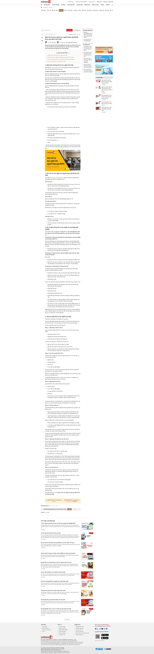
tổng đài (54, 501)
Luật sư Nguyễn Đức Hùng (71, 42)
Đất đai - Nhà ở (55, 10)
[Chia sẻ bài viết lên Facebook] (42, 34)
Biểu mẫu (84, 10)
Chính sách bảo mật (79, 631)
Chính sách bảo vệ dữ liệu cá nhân (82, 633)
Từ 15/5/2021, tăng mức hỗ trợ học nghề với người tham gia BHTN (88, 48)
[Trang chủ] (41, 5)
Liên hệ (43, 631)
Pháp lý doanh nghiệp (63, 629)
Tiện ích (108, 4)
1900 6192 (50, 500)
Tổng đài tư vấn (62, 634)
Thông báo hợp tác (79, 634)
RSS (112, 10)
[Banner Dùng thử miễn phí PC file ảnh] (104, 53)
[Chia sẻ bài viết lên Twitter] (42, 37)
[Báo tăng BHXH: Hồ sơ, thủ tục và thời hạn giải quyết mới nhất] (98, 96)
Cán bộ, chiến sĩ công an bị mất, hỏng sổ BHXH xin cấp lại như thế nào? (58, 553)
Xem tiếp (67, 619)
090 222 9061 (68, 500)
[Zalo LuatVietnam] (98, 629)
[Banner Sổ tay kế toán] (104, 74)
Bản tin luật (87, 4)
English (100, 1)
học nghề (47, 512)
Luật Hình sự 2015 (65, 652)
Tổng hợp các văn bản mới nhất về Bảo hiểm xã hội (53, 590)
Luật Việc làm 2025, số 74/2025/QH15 (87, 40)
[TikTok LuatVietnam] (102, 629)
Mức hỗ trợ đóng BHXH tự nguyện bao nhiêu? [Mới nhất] (54, 581)
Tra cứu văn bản (55, 4)
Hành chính (43, 10)
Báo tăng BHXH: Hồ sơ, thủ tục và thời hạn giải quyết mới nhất (56, 608)
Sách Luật (107, 10)
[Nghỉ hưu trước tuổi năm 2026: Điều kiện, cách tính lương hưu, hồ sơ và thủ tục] (98, 87)
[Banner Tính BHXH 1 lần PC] (104, 62)
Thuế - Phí (49, 10)
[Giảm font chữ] (77, 34)
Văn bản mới (47, 4)
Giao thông (89, 10)
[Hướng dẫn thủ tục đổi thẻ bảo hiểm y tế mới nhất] (98, 108)
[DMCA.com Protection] (107, 649)
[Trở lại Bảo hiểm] (42, 44)
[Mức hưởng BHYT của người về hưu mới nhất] (98, 102)
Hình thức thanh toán (80, 628)
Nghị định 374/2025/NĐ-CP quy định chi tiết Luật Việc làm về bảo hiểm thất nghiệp (88, 35)
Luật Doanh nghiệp (52, 652)
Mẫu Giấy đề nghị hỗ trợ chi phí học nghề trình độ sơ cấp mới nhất (88, 54)
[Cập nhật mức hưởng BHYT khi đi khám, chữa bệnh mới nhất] (98, 80)
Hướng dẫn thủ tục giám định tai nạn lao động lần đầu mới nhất (56, 562)
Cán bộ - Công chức (68, 10)
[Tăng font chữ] (79, 34)
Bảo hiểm (61, 10)
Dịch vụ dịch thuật (62, 631)
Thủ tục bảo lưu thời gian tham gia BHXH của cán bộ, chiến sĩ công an (58, 542)
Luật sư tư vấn (95, 4)
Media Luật (101, 10)
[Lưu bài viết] (42, 41)
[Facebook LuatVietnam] (95, 629)
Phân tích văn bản (62, 628)
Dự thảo (63, 4)
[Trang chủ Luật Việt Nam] (46, 1)
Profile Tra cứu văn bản (46, 629)
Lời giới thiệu (44, 626)
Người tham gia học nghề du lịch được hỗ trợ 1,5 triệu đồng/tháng (88, 60)
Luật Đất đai (59, 652)
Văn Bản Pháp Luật (44, 652)
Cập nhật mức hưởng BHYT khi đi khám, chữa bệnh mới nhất (107, 82)
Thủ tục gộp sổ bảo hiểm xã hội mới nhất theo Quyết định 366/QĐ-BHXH (58, 523)
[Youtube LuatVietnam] (100, 629)
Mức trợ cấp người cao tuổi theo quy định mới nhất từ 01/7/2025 (88, 70)
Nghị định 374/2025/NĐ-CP (57, 177)
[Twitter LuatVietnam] (104, 629)
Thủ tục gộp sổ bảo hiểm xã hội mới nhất (51, 533)
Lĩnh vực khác (95, 10)
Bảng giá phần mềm (79, 626)
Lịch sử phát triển (45, 628)
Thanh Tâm (53, 42)
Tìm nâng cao (77, 30)
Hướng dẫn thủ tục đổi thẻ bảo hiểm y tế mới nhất (53, 599)
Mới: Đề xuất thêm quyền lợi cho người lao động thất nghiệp (88, 66)
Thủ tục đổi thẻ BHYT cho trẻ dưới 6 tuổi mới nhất (53, 572)
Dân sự (79, 10)
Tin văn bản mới (70, 4)
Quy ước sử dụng (79, 629)
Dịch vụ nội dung (62, 633)
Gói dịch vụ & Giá (92, 1)
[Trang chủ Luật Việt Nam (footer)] (47, 638)
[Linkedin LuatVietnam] (106, 629)
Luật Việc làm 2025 (55, 67)
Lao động (75, 10)
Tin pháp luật (80, 4)
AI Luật (102, 4)
